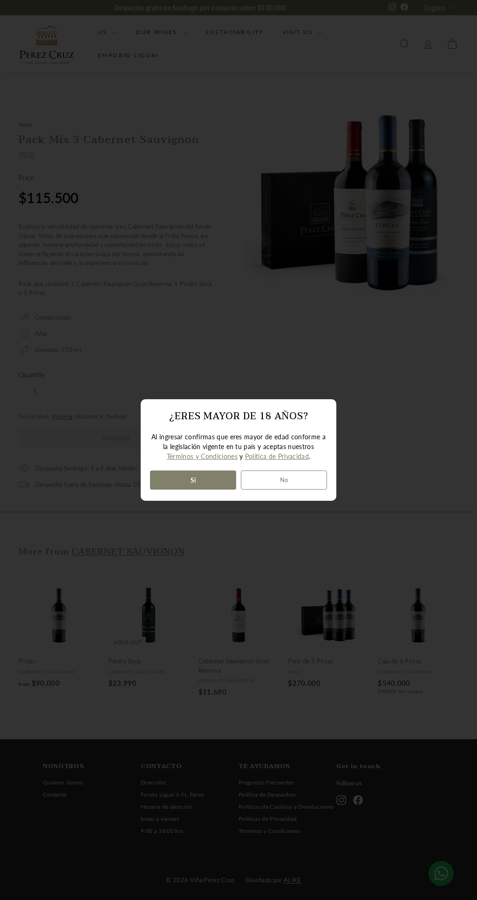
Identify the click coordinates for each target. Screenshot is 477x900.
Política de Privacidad (277, 456)
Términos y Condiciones (202, 456)
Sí (193, 480)
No (284, 480)
